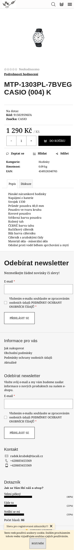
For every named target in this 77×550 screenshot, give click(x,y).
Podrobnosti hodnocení (21, 74)
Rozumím (38, 543)
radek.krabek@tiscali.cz (26, 456)
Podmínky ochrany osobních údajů (28, 357)
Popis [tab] (12, 184)
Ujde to (9, 503)
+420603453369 (21, 461)
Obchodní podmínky (18, 353)
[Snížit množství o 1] (11, 141)
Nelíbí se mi (12, 512)
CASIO (22, 119)
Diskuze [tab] (26, 184)
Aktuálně (10, 362)
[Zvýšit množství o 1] (31, 141)
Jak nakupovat (14, 348)
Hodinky (44, 162)
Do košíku (57, 141)
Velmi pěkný (12, 494)
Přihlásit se (19, 318)
